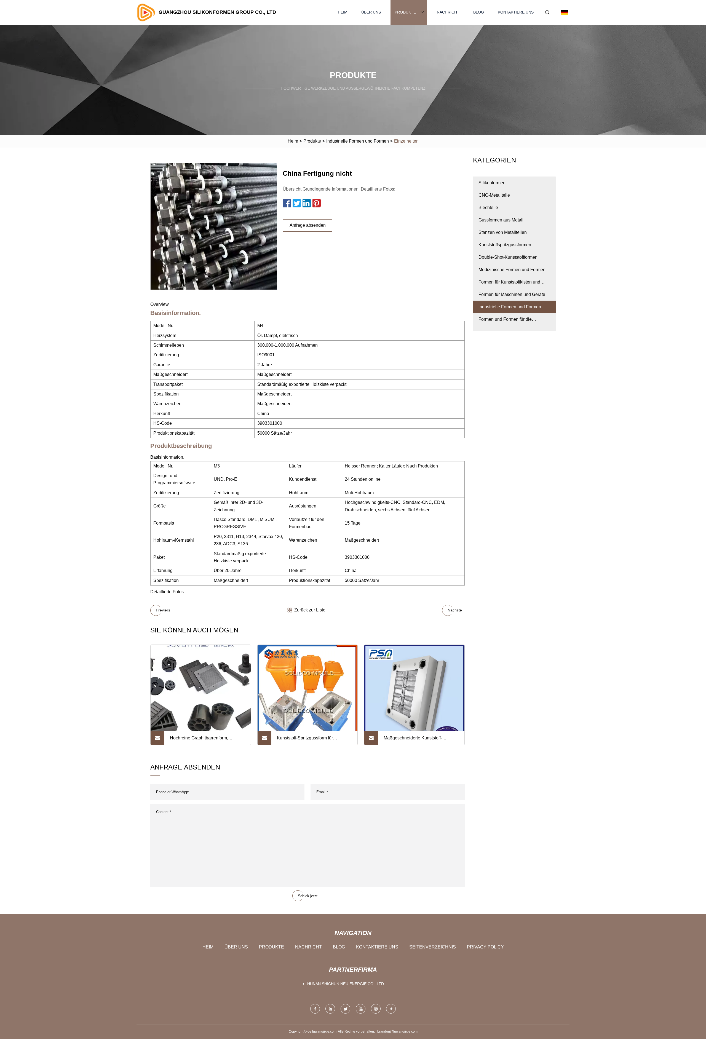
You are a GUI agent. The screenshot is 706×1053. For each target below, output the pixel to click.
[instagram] (376, 1009)
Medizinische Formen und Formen (511, 269)
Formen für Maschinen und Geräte (511, 294)
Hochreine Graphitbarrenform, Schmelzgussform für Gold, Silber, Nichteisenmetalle (203, 740)
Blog (478, 12)
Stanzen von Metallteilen (502, 232)
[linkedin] (330, 1009)
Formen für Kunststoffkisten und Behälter (509, 284)
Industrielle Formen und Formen (357, 141)
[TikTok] (391, 1009)
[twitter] (345, 1009)
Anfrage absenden (308, 225)
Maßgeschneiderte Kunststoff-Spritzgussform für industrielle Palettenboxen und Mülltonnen (413, 740)
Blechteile (488, 207)
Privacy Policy (485, 947)
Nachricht (448, 12)
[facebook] (315, 1009)
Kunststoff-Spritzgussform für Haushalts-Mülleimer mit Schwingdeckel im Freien (305, 740)
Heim (342, 12)
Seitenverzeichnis (432, 947)
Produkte (405, 12)
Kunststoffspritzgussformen (504, 244)
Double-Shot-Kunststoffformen (507, 257)
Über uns (371, 12)
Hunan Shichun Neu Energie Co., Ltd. (346, 984)
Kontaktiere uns (516, 12)
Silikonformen (492, 182)
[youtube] (360, 1009)
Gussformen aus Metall (500, 220)
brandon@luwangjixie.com (397, 1031)
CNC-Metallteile (494, 195)
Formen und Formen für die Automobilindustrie (505, 321)
